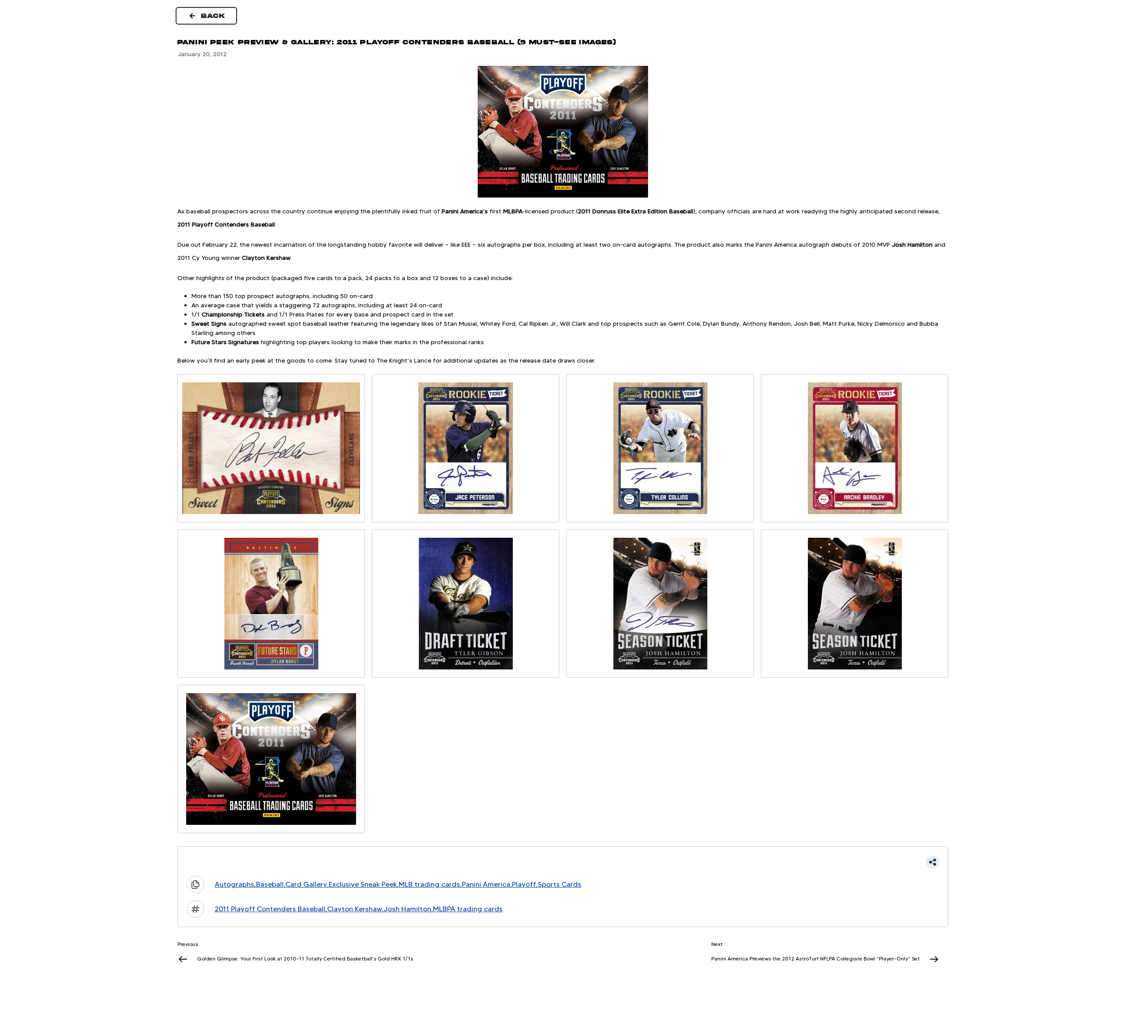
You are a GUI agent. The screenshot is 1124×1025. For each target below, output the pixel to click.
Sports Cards (559, 884)
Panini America (486, 884)
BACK (213, 16)
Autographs (234, 884)
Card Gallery (306, 884)
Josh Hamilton (407, 909)
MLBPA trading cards (468, 909)
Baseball (270, 884)
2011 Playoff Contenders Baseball (270, 909)
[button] (563, 862)
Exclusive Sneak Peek (363, 884)
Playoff (524, 884)
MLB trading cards (429, 884)
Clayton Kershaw (354, 909)
